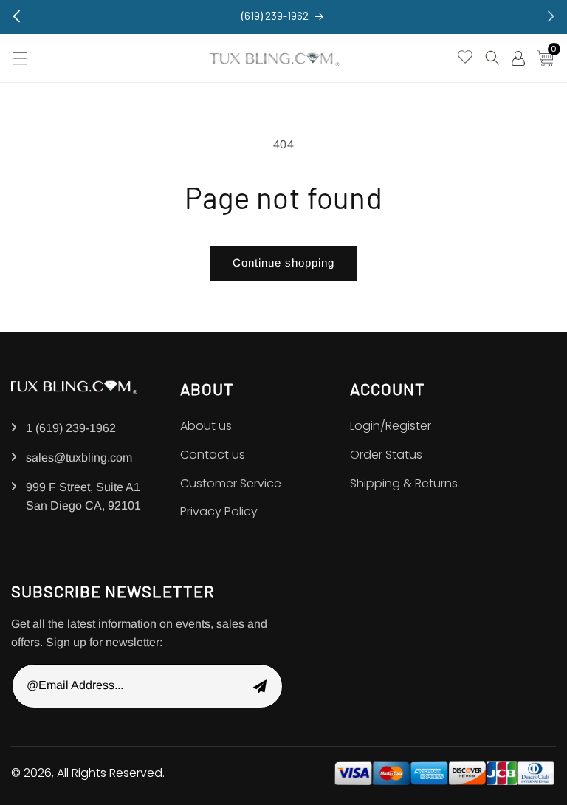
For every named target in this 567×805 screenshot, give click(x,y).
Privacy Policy (219, 511)
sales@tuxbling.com (79, 457)
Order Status (386, 454)
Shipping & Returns (404, 483)
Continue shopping (283, 262)
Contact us (212, 454)
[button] (18, 58)
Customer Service (230, 483)
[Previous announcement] (16, 16)
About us (206, 425)
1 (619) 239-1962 (71, 428)
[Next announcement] (551, 16)
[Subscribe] (260, 686)
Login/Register (390, 425)
